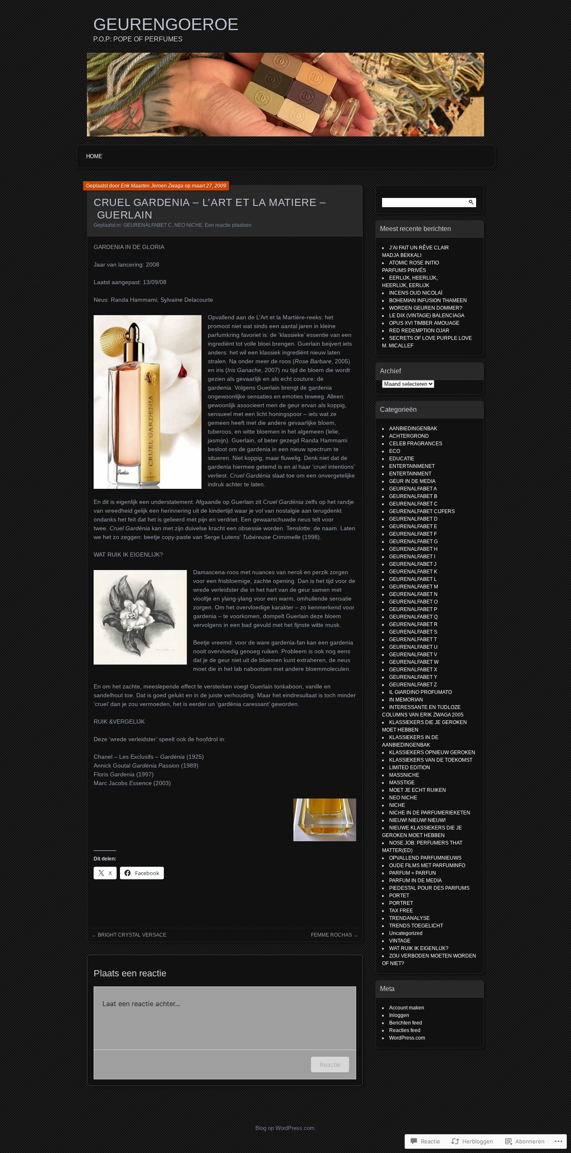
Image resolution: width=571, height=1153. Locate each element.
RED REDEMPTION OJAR (419, 331)
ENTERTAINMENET (412, 466)
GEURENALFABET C (147, 225)
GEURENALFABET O (413, 602)
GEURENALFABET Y (413, 677)
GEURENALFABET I (412, 557)
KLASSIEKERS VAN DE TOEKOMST (430, 760)
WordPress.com (407, 1038)
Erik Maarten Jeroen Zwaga (152, 186)
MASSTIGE (402, 783)
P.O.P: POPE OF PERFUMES (138, 39)
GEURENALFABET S (413, 632)
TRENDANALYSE (409, 918)
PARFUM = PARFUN (412, 873)
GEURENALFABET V (413, 654)
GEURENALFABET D (413, 519)
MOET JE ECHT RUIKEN (417, 790)
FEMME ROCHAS (331, 935)
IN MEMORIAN (406, 700)
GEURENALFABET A (413, 489)
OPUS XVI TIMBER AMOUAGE (424, 323)
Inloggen (399, 1015)
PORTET (399, 896)
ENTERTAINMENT (410, 474)
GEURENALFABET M (413, 587)
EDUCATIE (401, 459)
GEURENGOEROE (166, 24)
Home (94, 156)
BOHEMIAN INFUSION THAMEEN (428, 300)
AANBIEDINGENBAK (413, 428)
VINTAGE (399, 941)
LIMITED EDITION (409, 767)
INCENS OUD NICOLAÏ (415, 293)
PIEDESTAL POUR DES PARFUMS (429, 888)
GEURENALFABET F (413, 534)
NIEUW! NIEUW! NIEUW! (417, 820)
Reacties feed (405, 1030)
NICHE (397, 805)
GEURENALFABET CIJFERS (422, 511)
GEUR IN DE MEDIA (412, 481)
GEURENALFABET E (413, 526)
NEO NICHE (188, 225)
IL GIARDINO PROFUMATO (420, 692)
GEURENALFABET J (412, 564)
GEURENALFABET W (413, 662)
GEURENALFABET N (413, 594)
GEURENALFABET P (413, 609)
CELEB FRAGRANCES (415, 444)
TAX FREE (401, 911)
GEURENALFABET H (413, 549)
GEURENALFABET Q (413, 617)
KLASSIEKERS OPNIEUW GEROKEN (432, 752)
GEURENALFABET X (413, 670)
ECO (394, 451)
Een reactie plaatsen (228, 225)
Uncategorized (406, 933)
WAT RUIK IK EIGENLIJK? (419, 948)
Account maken (406, 1008)
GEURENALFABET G (413, 541)
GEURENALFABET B (413, 496)
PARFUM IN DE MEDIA (415, 880)
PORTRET (401, 903)
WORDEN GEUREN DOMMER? (425, 308)
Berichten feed (405, 1023)
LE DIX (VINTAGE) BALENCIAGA (427, 315)
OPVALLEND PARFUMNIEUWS (425, 858)
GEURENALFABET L (413, 579)
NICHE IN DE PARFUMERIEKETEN (429, 813)
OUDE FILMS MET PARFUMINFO (427, 865)
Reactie (330, 1064)
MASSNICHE (404, 775)
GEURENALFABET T (413, 639)
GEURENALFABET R (413, 624)
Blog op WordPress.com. (285, 1128)
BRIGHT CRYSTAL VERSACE (132, 935)
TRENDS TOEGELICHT (416, 926)
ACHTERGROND (409, 436)
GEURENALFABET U (413, 647)
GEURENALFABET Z (413, 685)
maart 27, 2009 (209, 186)
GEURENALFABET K (413, 572)
